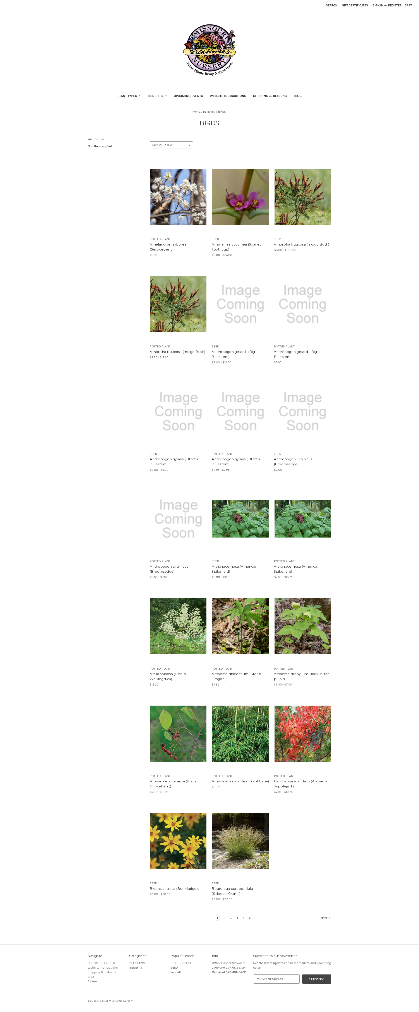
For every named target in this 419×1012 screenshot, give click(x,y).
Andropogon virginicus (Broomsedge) (293, 461)
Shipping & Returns (270, 96)
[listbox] (178, 145)
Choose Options (240, 204)
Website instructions (228, 96)
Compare (177, 197)
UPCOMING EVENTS (188, 96)
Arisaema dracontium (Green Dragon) (236, 676)
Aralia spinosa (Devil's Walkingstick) (168, 676)
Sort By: (157, 144)
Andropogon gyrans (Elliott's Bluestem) (174, 461)
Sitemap (94, 981)
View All (175, 972)
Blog (298, 96)
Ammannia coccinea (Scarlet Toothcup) (236, 246)
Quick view (177, 189)
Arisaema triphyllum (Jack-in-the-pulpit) (302, 676)
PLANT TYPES (127, 96)
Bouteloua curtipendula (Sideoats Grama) (232, 891)
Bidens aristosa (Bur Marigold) (175, 889)
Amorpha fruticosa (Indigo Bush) (302, 244)
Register (395, 5)
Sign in (378, 5)
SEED (174, 967)
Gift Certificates (355, 5)
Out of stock (178, 204)
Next (324, 918)
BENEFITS (155, 96)
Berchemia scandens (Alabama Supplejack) (301, 783)
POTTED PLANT (180, 963)
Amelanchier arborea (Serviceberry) (168, 246)
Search (331, 5)
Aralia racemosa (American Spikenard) (234, 569)
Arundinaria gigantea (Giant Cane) (240, 781)
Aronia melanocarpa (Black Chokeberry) (173, 783)
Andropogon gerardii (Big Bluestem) (233, 354)
